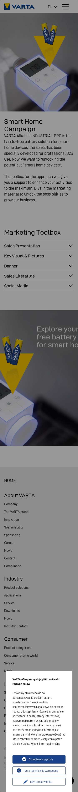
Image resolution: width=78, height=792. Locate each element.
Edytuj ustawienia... (41, 781)
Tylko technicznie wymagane (41, 770)
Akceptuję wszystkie (41, 759)
